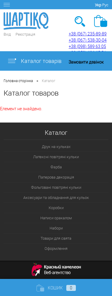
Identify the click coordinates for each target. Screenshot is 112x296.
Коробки (56, 208)
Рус (105, 5)
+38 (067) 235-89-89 (88, 33)
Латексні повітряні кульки (56, 157)
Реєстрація (25, 34)
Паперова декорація (56, 177)
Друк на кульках (56, 146)
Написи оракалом (56, 218)
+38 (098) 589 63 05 (87, 46)
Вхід (7, 34)
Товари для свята (56, 238)
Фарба (56, 167)
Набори (56, 228)
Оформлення (56, 248)
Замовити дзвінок (86, 62)
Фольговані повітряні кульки (56, 187)
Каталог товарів (41, 61)
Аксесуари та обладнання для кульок (56, 197)
